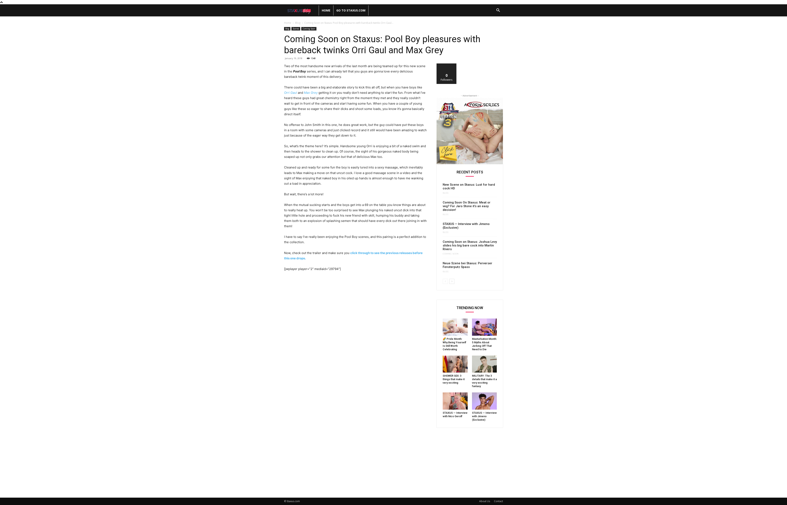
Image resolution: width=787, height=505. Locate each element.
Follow (447, 65)
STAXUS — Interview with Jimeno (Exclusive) (484, 416)
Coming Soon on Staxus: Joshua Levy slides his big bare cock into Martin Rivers (470, 245)
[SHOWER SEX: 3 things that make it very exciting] (455, 364)
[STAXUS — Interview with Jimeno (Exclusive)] (484, 401)
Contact (498, 501)
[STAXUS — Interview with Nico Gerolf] (455, 401)
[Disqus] (355, 331)
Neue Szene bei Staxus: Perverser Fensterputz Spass (467, 265)
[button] (498, 11)
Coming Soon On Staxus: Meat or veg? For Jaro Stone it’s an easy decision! (466, 206)
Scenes (296, 28)
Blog (297, 23)
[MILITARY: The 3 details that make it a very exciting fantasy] (484, 364)
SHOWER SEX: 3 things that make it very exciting (454, 379)
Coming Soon (309, 28)
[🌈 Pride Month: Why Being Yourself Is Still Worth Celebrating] (455, 327)
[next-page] (451, 281)
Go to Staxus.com (350, 10)
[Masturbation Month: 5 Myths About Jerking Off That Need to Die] (484, 327)
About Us (484, 501)
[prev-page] (445, 281)
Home (326, 10)
